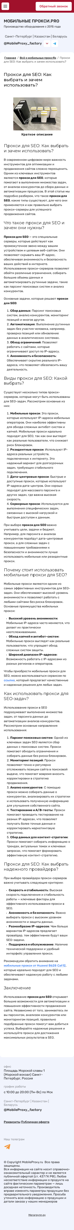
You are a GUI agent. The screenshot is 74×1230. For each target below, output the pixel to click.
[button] (5, 6)
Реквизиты (12, 1122)
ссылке (9, 680)
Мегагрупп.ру (37, 1215)
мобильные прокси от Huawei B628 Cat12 (35, 965)
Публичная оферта (35, 1122)
